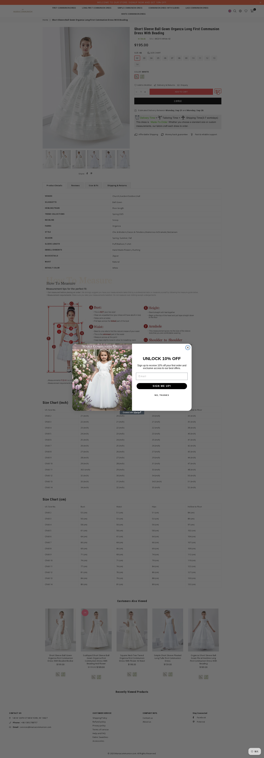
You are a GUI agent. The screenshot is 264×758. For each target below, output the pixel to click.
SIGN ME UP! (162, 386)
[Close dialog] (187, 347)
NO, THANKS (162, 395)
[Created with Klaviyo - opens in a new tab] (132, 412)
